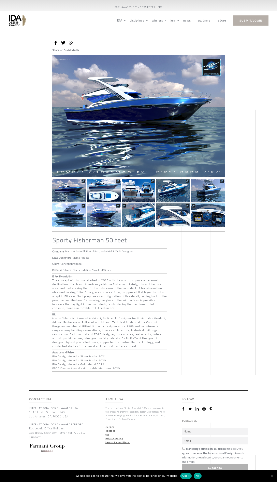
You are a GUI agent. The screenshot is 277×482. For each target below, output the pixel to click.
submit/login (250, 20)
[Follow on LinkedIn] (198, 409)
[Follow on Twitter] (192, 409)
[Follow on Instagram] (205, 409)
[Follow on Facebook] (185, 409)
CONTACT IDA (40, 399)
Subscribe (215, 467)
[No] (272, 476)
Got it (186, 475)
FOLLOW (188, 399)
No (198, 475)
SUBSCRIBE (189, 420)
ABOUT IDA (114, 399)
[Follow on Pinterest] (212, 409)
